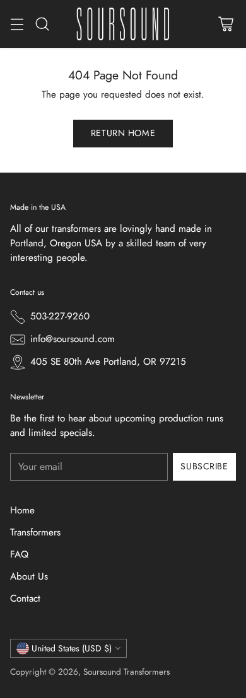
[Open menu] (17, 24)
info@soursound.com (72, 339)
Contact (25, 598)
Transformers (35, 532)
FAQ (19, 554)
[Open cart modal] (225, 24)
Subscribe (204, 466)
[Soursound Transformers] (123, 24)
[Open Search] (42, 24)
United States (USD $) (72, 648)
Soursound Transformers (126, 671)
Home (22, 510)
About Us (29, 576)
